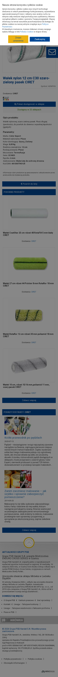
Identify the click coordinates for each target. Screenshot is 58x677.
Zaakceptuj (40, 39)
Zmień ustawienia (18, 39)
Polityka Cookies (26, 32)
